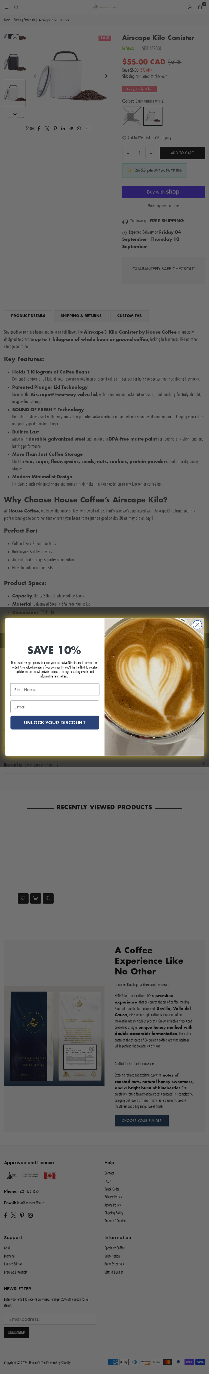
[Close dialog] (197, 624)
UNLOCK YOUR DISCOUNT (55, 723)
